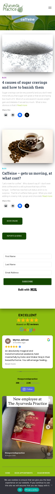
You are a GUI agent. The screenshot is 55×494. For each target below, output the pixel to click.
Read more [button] (10, 364)
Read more (22, 105)
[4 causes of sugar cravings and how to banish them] (27, 53)
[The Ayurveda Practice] (14, 7)
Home (7, 473)
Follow (29, 389)
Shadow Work (43, 473)
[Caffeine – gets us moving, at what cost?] (27, 146)
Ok (20, 490)
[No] (51, 485)
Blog (4, 78)
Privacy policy (31, 490)
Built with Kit (27, 289)
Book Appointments (24, 473)
